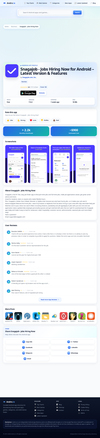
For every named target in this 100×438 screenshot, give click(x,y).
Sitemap (60, 407)
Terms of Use (83, 410)
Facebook (27, 347)
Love (33, 120)
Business (14, 26)
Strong (21, 120)
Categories (54, 3)
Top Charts (29, 3)
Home (7, 26)
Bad (56, 120)
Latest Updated (80, 3)
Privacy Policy (83, 404)
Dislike (45, 120)
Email (27, 359)
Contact (60, 410)
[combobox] (50, 12)
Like (10, 120)
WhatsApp (73, 353)
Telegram (27, 353)
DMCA (81, 413)
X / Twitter (73, 342)
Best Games (42, 3)
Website (42, 93)
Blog (93, 3)
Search (77, 12)
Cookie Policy (83, 407)
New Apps (67, 3)
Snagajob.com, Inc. (29, 77)
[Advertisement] (50, 45)
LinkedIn (73, 347)
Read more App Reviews (49, 299)
